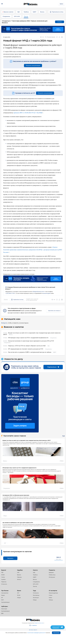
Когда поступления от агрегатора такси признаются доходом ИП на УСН (31, 341)
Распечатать (62, 37)
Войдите (4, 323)
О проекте (34, 625)
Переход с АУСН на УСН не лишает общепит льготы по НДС (27, 345)
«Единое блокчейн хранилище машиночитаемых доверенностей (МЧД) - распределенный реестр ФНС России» (32, 249)
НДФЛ (34, 12)
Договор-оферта (33, 629)
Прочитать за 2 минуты (54, 310)
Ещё (63, 436)
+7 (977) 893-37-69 (9, 293)
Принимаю (56, 632)
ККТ (5, 543)
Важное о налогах (8, 12)
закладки (56, 37)
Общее (5, 515)
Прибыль (26, 12)
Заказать (10, 558)
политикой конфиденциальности (36, 632)
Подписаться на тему (57, 12)
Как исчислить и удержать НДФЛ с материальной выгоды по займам (29, 352)
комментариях (47, 293)
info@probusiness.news (38, 291)
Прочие (26, 16)
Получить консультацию (33, 65)
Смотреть (59, 21)
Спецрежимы (6, 16)
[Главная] (31, 4)
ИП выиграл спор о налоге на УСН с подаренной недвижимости (28, 337)
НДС (18, 12)
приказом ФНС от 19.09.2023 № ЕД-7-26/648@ (28, 112)
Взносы (42, 12)
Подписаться (51, 367)
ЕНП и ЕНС (17, 16)
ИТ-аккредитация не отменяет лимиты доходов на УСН (25, 349)
